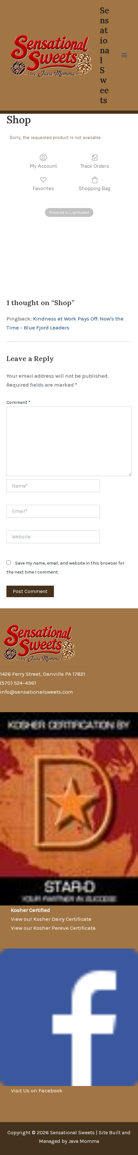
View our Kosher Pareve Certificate (53, 928)
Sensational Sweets (104, 55)
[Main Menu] (124, 55)
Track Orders (94, 166)
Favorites (43, 188)
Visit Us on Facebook (37, 1090)
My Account (43, 166)
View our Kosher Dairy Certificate (51, 919)
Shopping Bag (94, 188)
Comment (18, 402)
